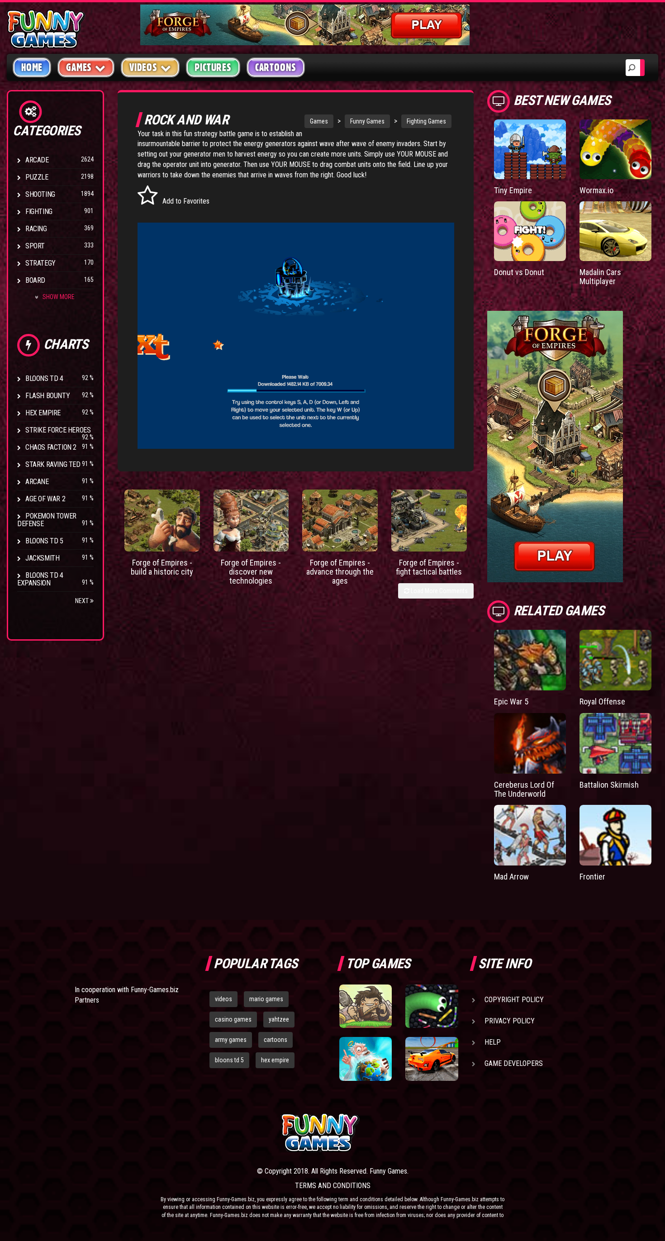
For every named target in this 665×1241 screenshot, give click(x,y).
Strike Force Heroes (57, 430)
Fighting (38, 211)
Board (35, 280)
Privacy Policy (509, 1021)
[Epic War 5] (530, 660)
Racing (36, 228)
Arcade (37, 160)
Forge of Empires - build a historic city (162, 567)
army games (231, 1039)
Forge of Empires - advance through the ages (340, 571)
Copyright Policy (514, 999)
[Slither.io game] (431, 1006)
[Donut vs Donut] (530, 231)
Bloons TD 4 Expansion (40, 579)
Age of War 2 (45, 498)
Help (492, 1042)
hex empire (275, 1060)
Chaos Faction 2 (50, 447)
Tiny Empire (513, 190)
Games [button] (79, 67)
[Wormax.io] (615, 149)
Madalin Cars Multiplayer (600, 276)
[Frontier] (615, 835)
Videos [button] (143, 67)
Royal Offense (602, 701)
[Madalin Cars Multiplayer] (615, 231)
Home (32, 67)
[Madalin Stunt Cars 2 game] (431, 1058)
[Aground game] (365, 1006)
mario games (266, 999)
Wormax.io (596, 190)
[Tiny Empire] (530, 149)
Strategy (40, 263)
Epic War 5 (511, 701)
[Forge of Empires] (162, 521)
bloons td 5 (229, 1060)
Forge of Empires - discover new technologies (251, 571)
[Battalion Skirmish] (615, 743)
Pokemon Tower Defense (46, 520)
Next (82, 600)
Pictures (213, 67)
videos (223, 999)
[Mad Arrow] (530, 835)
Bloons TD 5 (44, 541)
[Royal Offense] (615, 660)
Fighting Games (426, 121)
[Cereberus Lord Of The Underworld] (530, 743)
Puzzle (36, 177)
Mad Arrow (511, 876)
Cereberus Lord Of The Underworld (524, 789)
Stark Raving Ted (53, 464)
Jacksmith (42, 558)
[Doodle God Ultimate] (365, 1058)
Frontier (592, 876)
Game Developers (513, 1063)
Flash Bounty (47, 395)
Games (319, 121)
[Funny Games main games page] (435, 1133)
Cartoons (275, 67)
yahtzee (279, 1019)
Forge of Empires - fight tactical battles (429, 567)
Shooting (40, 194)
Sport (35, 246)
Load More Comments (438, 590)
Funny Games (367, 121)
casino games (233, 1019)
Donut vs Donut (519, 272)
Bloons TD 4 (44, 378)
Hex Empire (43, 413)
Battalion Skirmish (609, 784)
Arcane (37, 481)
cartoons (275, 1039)
